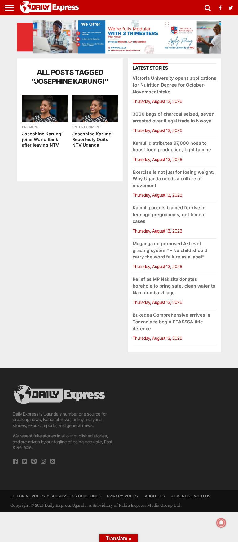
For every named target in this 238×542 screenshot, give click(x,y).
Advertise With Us (190, 496)
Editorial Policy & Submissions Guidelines (55, 496)
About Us (155, 496)
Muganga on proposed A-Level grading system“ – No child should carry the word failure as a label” (170, 250)
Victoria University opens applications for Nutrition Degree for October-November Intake (174, 84)
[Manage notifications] (221, 523)
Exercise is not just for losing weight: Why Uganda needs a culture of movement (173, 178)
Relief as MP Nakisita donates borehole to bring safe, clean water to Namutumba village (174, 285)
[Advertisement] (174, 422)
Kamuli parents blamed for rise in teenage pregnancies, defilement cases (169, 214)
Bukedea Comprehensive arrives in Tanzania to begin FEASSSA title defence (171, 321)
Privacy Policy (123, 496)
